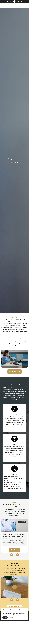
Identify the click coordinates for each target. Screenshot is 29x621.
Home (11, 162)
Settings (11, 617)
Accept (5, 617)
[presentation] (11, 554)
